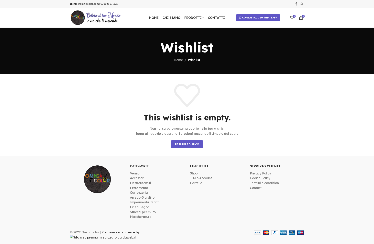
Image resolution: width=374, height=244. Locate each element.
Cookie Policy (260, 178)
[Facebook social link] (296, 4)
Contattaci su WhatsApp (259, 17)
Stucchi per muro (143, 212)
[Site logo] (96, 17)
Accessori (137, 178)
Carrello (196, 183)
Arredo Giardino (142, 197)
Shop (194, 173)
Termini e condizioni (265, 183)
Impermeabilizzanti (144, 202)
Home (178, 60)
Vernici (135, 173)
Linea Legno (139, 207)
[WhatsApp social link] (301, 4)
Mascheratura (141, 217)
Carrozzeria (139, 192)
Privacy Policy (260, 173)
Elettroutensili (140, 183)
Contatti (256, 188)
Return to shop (187, 144)
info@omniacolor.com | (86, 3)
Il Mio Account (201, 178)
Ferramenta (139, 188)
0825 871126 (110, 3)
